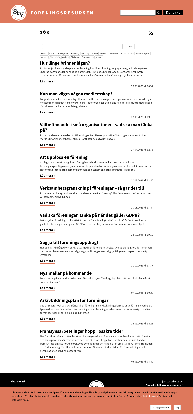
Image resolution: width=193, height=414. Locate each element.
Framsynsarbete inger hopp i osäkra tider (81, 331)
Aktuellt (44, 53)
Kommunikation (127, 53)
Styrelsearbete (88, 57)
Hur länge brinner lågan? (65, 63)
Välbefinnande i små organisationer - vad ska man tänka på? (96, 127)
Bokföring (85, 53)
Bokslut (95, 53)
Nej (177, 407)
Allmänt (52, 53)
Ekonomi (103, 53)
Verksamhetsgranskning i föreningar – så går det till (92, 188)
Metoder (44, 57)
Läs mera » (47, 81)
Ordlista (65, 57)
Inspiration (114, 53)
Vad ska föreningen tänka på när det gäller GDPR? (90, 215)
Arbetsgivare (63, 53)
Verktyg (99, 57)
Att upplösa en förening (64, 157)
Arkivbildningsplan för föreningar (74, 300)
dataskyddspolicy (149, 396)
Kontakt (173, 12)
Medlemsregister (143, 53)
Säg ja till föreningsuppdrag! (69, 242)
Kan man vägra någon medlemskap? (76, 94)
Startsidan (75, 57)
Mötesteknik (55, 57)
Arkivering (75, 53)
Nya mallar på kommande (66, 273)
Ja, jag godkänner (160, 407)
